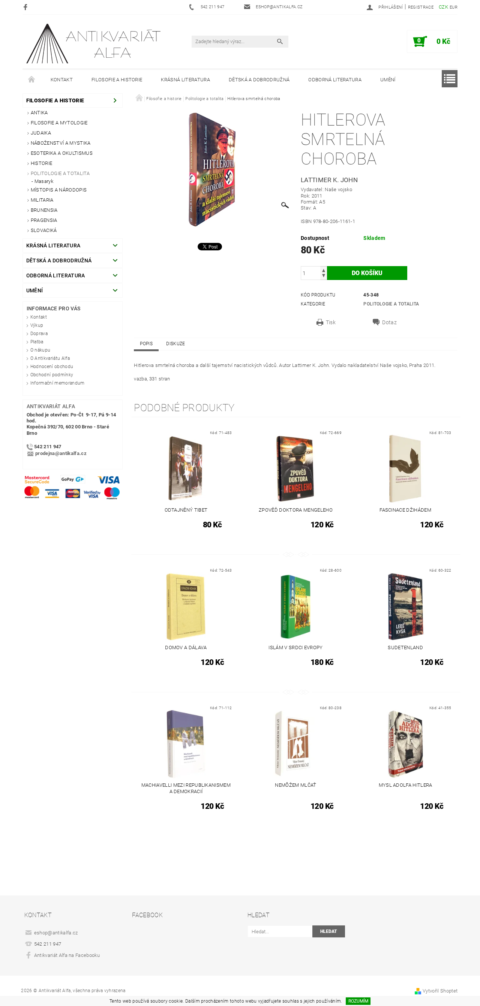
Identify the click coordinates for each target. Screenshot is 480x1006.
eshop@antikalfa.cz (56, 933)
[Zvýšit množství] (323, 269)
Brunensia (44, 210)
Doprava (39, 333)
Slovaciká (44, 230)
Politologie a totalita (60, 173)
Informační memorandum (57, 383)
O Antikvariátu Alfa (50, 358)
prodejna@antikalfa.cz (61, 453)
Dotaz (389, 322)
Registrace (421, 7)
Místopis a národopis (59, 190)
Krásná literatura (185, 79)
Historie (41, 163)
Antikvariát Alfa (51, 406)
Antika (39, 112)
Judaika (41, 133)
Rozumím (358, 1001)
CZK (443, 7)
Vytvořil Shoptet (440, 991)
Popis (146, 343)
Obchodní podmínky (51, 374)
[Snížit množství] (323, 276)
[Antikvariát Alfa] (94, 43)
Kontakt (62, 79)
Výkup (37, 325)
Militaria (42, 200)
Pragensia (44, 220)
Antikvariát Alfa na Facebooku (67, 955)
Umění (388, 79)
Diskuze (175, 343)
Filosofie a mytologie (59, 123)
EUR (454, 7)
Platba (37, 341)
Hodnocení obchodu (51, 366)
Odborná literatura (335, 79)
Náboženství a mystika (61, 143)
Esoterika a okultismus (62, 153)
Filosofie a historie (117, 79)
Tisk (331, 322)
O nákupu (40, 350)
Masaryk (43, 181)
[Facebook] (26, 7)
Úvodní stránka (31, 80)
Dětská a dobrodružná (259, 79)
